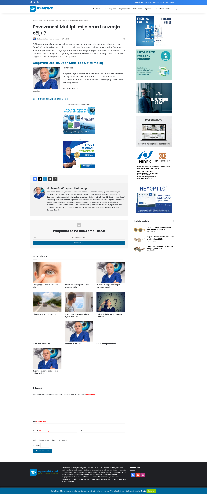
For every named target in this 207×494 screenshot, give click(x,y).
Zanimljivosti (110, 9)
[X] (40, 179)
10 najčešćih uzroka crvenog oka (45, 286)
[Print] (55, 179)
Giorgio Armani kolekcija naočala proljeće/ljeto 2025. (160, 247)
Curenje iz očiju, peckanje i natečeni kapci (108, 286)
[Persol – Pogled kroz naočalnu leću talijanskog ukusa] (139, 230)
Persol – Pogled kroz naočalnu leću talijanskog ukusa (159, 228)
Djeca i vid (149, 9)
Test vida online (158, 2)
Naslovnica (97, 9)
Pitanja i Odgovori (50, 20)
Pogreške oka (124, 9)
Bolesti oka (137, 9)
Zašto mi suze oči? (73, 343)
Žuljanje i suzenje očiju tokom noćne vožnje (45, 372)
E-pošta (41, 431)
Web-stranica (86, 431)
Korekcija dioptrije (163, 9)
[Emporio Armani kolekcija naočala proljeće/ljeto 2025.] (139, 240)
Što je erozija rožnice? (106, 343)
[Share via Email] (50, 179)
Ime (39, 422)
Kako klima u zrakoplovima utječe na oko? (77, 315)
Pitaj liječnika (138, 2)
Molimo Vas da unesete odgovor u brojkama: (50, 440)
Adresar (148, 2)
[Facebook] (35, 179)
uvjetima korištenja (138, 491)
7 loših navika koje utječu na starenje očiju (77, 286)
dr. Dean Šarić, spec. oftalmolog (48, 39)
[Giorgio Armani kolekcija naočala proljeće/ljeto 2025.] (139, 249)
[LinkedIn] (45, 179)
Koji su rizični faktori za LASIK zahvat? (109, 315)
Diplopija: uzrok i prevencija (45, 314)
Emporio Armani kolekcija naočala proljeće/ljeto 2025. (160, 238)
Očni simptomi (171, 2)
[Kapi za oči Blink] (79, 133)
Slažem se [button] (151, 491)
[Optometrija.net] (41, 9)
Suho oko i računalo (41, 343)
